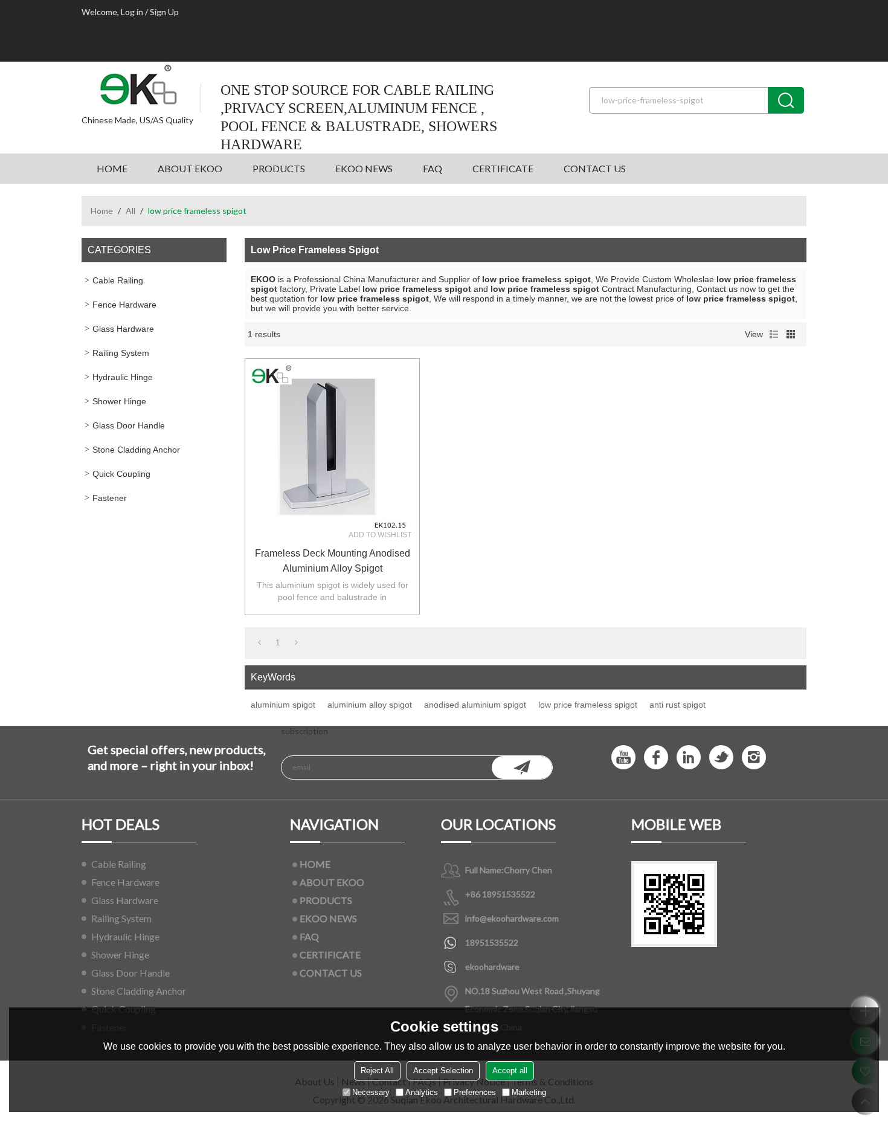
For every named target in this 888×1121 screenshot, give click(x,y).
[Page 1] (259, 642)
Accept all (509, 1070)
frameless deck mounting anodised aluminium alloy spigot (332, 560)
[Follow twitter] (721, 757)
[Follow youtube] (623, 757)
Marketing (529, 1092)
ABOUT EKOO (190, 168)
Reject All (377, 1070)
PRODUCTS (279, 168)
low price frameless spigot (587, 704)
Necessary (371, 1092)
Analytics (421, 1092)
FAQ (432, 168)
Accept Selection (443, 1070)
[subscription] (522, 767)
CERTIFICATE (502, 168)
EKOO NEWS (364, 168)
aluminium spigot (283, 704)
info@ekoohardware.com (512, 918)
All (130, 210)
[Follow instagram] (754, 757)
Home (102, 210)
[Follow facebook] (656, 757)
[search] (786, 100)
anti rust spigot (677, 704)
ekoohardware (492, 966)
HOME (112, 168)
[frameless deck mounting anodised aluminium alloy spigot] (332, 446)
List (774, 334)
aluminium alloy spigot (369, 704)
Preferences (475, 1092)
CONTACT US (595, 168)
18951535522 (491, 942)
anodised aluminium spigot (475, 704)
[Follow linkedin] (689, 757)
